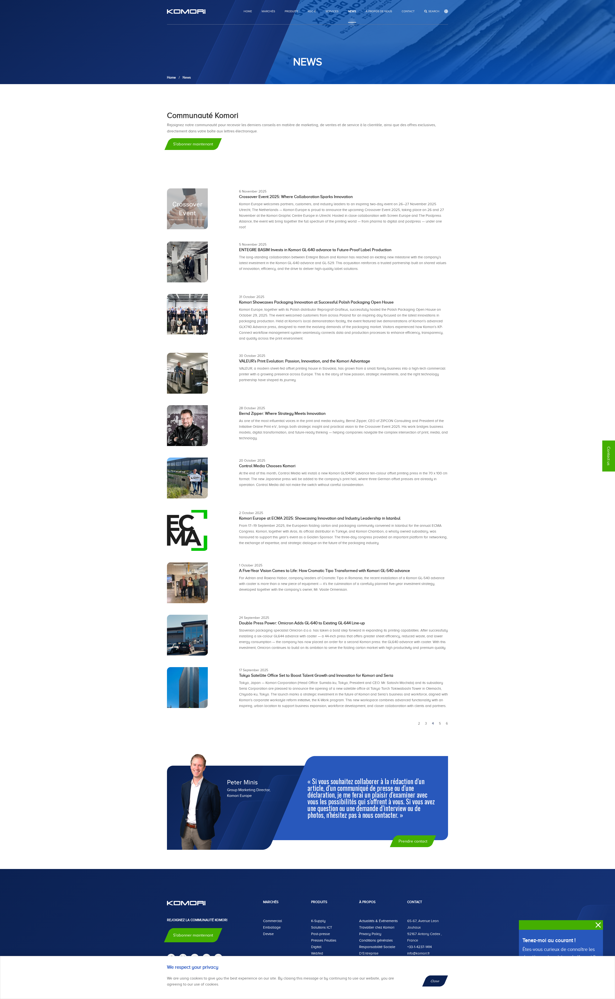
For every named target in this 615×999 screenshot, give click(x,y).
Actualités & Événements (378, 921)
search (433, 11)
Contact (408, 11)
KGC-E (312, 11)
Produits (291, 11)
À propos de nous (379, 11)
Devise (268, 934)
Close (435, 981)
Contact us (608, 456)
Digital (316, 947)
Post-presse (320, 934)
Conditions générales (376, 940)
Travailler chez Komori (376, 927)
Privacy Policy (370, 934)
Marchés (268, 11)
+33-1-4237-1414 (419, 947)
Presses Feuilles (323, 940)
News (352, 11)
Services (332, 11)
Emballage (272, 927)
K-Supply (318, 921)
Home (248, 11)
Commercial (272, 921)
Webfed (317, 953)
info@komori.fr (418, 953)
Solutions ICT (321, 927)
